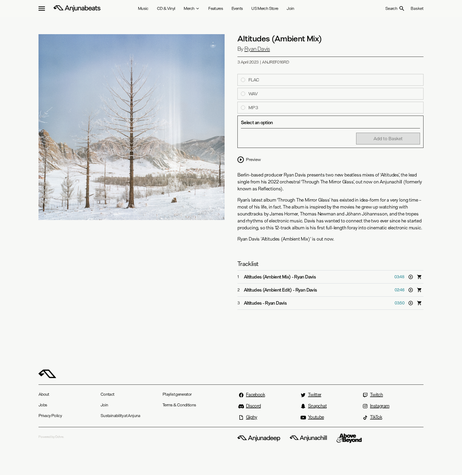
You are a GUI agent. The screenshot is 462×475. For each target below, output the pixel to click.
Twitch (376, 395)
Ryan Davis (257, 48)
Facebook (255, 395)
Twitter (314, 395)
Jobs (42, 404)
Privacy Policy (50, 415)
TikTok (376, 417)
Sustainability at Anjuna (120, 415)
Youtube (316, 417)
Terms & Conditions (179, 404)
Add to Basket (388, 138)
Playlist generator (177, 394)
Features (215, 8)
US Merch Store (264, 8)
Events (237, 8)
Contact (107, 394)
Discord (253, 406)
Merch (189, 8)
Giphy (251, 417)
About (43, 394)
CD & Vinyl (166, 8)
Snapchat (317, 406)
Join (290, 8)
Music (143, 8)
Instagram (379, 406)
